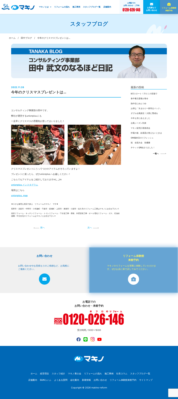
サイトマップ (146, 380)
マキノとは (44, 7)
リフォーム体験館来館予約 (169, 9)
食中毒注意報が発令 (139, 98)
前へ (42, 227)
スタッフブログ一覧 (92, 7)
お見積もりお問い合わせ (151, 9)
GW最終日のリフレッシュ (142, 138)
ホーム (34, 373)
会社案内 (74, 380)
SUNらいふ (45, 380)
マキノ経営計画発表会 (140, 128)
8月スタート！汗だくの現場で (144, 93)
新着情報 (86, 380)
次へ (89, 227)
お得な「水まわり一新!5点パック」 (146, 108)
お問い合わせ (100, 380)
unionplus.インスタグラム (24, 184)
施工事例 (76, 7)
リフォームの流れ (62, 7)
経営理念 (44, 373)
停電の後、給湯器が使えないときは (146, 133)
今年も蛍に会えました (140, 118)
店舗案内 (107, 7)
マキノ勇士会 (74, 373)
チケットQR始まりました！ (143, 147)
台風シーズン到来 (138, 123)
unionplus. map (19, 195)
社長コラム (121, 373)
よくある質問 (60, 380)
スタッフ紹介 (58, 373)
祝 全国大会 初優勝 (140, 142)
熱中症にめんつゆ (138, 103)
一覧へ (156, 153)
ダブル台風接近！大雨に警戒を (144, 113)
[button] (45, 7)
